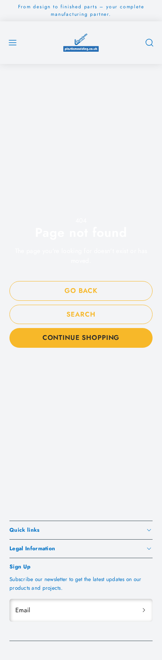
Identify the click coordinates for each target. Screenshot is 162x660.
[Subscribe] (144, 610)
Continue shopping (81, 337)
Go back (81, 290)
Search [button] (80, 314)
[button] (12, 42)
